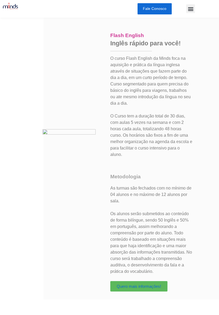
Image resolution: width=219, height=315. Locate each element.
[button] (190, 8)
